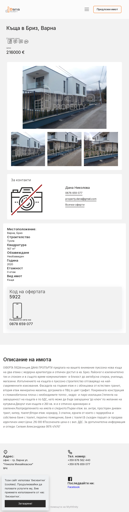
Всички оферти (74, 204)
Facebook (74, 487)
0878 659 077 (73, 192)
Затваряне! (25, 503)
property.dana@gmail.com (80, 198)
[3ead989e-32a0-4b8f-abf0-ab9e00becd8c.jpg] (64, 127)
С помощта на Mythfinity (63, 506)
